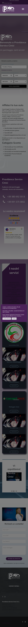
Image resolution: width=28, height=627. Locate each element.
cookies (9, 307)
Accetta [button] (14, 318)
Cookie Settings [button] (6, 318)
